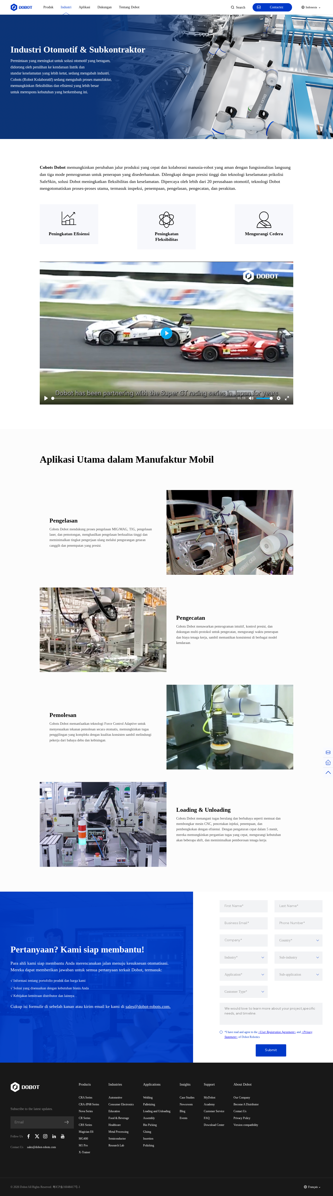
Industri (66, 7)
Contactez (276, 7)
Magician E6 (86, 1131)
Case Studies (187, 1097)
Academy (209, 1104)
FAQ (207, 1118)
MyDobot (209, 1097)
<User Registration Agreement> (277, 1032)
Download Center (214, 1125)
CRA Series (85, 1097)
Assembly (149, 1118)
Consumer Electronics (121, 1104)
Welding (148, 1097)
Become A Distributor (246, 1104)
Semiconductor (117, 1138)
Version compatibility (246, 1125)
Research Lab (116, 1145)
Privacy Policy (242, 1118)
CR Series (84, 1118)
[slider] (143, 398)
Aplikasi (84, 7)
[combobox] (298, 940)
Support (209, 1084)
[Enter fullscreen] (287, 398)
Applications (151, 1084)
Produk (48, 7)
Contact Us (240, 1111)
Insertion (148, 1138)
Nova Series (86, 1111)
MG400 (83, 1138)
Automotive (115, 1097)
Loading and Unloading (156, 1111)
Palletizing (149, 1104)
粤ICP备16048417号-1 (66, 1187)
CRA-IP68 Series (89, 1104)
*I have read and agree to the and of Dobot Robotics (268, 1034)
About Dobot (243, 1084)
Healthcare (114, 1125)
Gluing (147, 1131)
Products (85, 1084)
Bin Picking (150, 1125)
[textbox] (298, 940)
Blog (182, 1111)
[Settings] (279, 398)
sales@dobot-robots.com (41, 1147)
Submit (271, 1050)
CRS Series (85, 1125)
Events (183, 1118)
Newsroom (186, 1104)
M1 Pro (83, 1145)
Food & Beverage (118, 1118)
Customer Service (214, 1111)
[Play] (46, 398)
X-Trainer (84, 1152)
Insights (185, 1084)
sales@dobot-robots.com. (148, 1006)
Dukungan (105, 7)
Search (240, 7)
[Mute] (251, 398)
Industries (115, 1084)
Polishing (148, 1145)
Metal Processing (118, 1131)
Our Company (242, 1097)
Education (114, 1111)
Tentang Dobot (129, 7)
